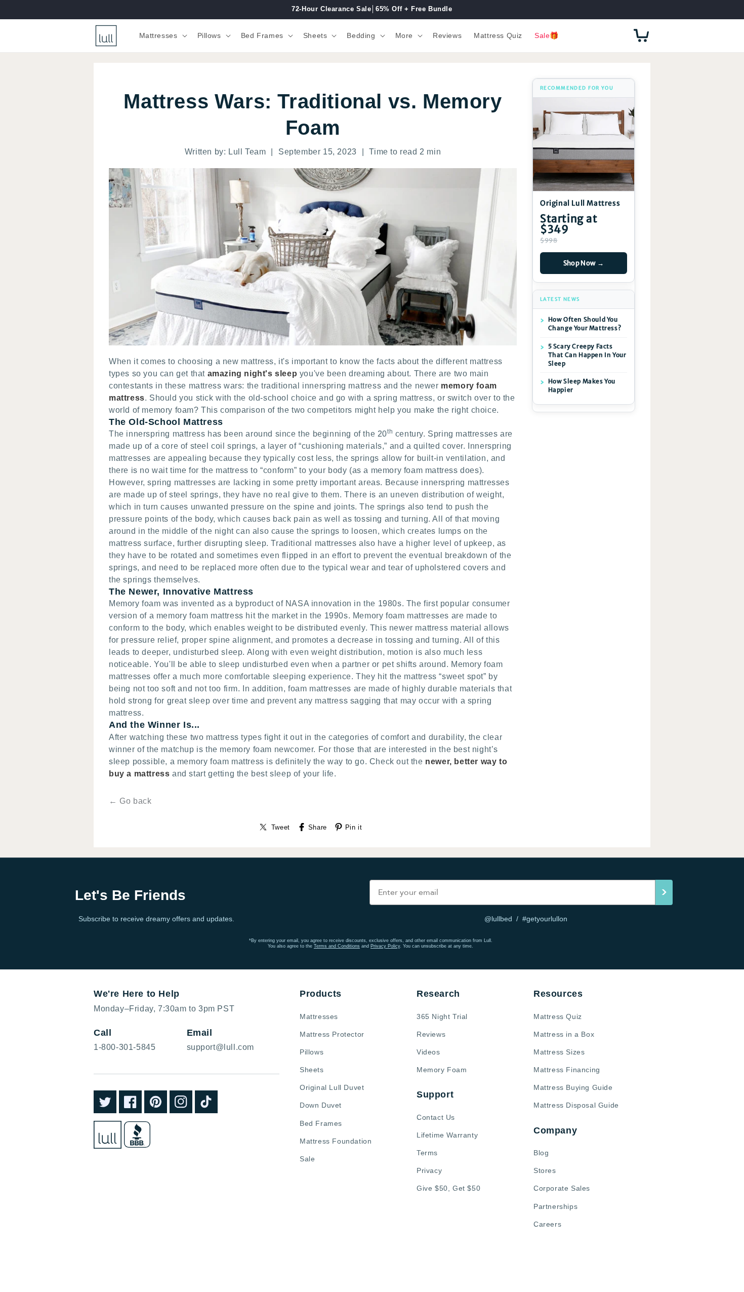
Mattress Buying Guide (573, 1087)
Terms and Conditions (337, 946)
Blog (541, 1153)
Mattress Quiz (557, 1016)
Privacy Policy (385, 946)
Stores (544, 1170)
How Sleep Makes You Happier (581, 385)
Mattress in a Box (563, 1034)
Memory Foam (442, 1070)
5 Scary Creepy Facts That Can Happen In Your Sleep (587, 354)
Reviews (431, 1034)
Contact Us (436, 1117)
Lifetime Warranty (447, 1135)
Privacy (429, 1170)
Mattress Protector (332, 1034)
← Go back (130, 801)
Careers (547, 1224)
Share (317, 827)
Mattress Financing (566, 1070)
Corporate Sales (561, 1188)
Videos (428, 1052)
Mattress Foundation (335, 1141)
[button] (162, 35)
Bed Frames (321, 1123)
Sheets (312, 1070)
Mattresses (319, 1016)
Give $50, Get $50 (448, 1188)
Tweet (280, 827)
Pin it (353, 827)
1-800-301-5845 (124, 1047)
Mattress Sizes (559, 1052)
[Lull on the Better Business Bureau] (137, 1134)
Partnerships (555, 1206)
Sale (307, 1159)
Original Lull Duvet (332, 1087)
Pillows (311, 1052)
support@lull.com (221, 1047)
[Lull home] (107, 1135)
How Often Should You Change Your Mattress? (585, 324)
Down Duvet (321, 1105)
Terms (427, 1153)
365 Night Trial (442, 1016)
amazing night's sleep (253, 373)
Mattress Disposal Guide (576, 1105)
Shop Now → (583, 263)
